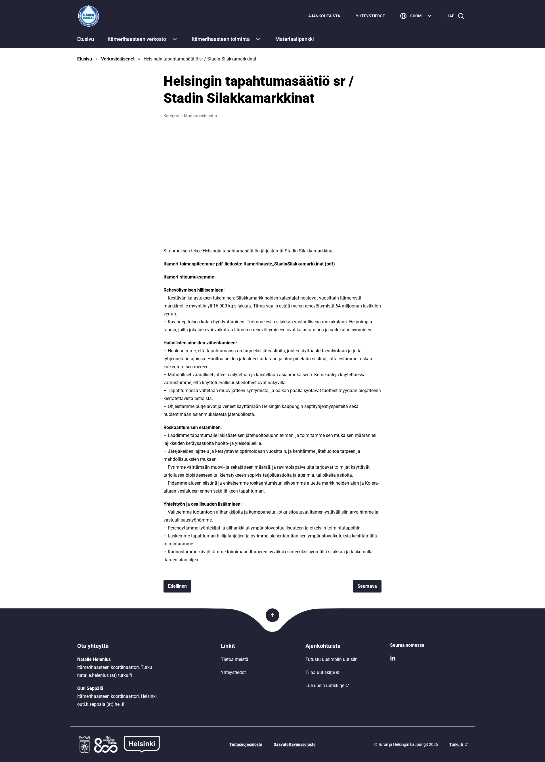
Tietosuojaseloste (245, 744)
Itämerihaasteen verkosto (137, 39)
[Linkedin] (429, 658)
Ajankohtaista (324, 16)
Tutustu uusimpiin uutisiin (331, 659)
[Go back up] (272, 615)
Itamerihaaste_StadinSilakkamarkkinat (284, 264)
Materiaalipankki (294, 39)
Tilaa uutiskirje (320, 672)
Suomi (416, 16)
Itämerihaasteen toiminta (221, 39)
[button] (174, 39)
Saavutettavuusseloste (295, 744)
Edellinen (177, 586)
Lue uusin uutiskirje (324, 685)
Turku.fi (456, 744)
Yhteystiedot (370, 16)
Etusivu (85, 39)
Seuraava (367, 586)
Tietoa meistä (234, 659)
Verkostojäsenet (118, 59)
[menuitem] (324, 16)
